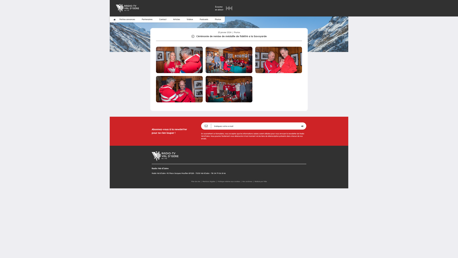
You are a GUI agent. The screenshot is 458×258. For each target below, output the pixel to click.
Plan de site (195, 181)
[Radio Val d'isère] (150, 8)
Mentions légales (208, 181)
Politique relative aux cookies (229, 181)
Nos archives (247, 181)
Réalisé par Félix (261, 181)
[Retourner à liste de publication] (192, 36)
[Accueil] (114, 19)
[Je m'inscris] (302, 126)
